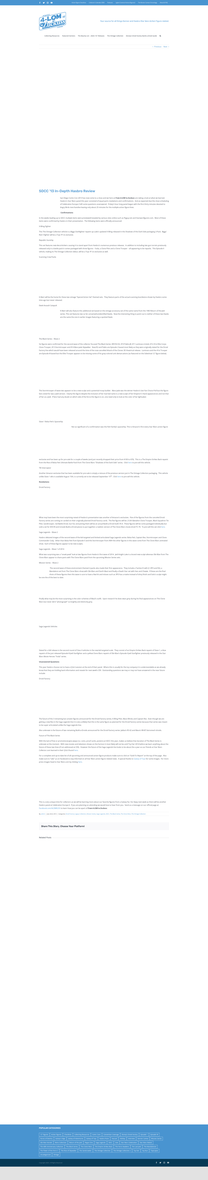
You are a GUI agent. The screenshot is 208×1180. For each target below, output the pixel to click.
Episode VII (154, 1134)
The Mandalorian (150, 1147)
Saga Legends (100, 814)
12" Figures (44, 1134)
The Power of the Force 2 (49, 1151)
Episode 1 (144, 1134)
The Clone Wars (126, 814)
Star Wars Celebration (129, 1143)
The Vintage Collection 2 (122, 1151)
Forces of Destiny (46, 1138)
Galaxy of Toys (139, 759)
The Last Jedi (136, 1147)
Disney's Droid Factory (130, 1134)
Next (165, 46)
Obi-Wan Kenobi (46, 1143)
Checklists (68, 1134)
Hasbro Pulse (104, 1138)
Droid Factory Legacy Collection (76, 814)
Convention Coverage (111, 1134)
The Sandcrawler (85, 1151)
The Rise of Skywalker (68, 1151)
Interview (131, 1138)
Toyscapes (154, 1151)
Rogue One (89, 1143)
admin (43, 814)
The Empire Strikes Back (103, 1147)
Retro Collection (60, 1143)
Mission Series (91, 814)
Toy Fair (136, 1151)
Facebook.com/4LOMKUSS (49, 808)
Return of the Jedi (75, 1143)
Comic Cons (96, 1134)
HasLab (114, 1138)
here (130, 462)
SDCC (107, 814)
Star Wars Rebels (146, 1143)
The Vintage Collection (138, 814)
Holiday (122, 1138)
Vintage (56, 1155)
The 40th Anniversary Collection (51, 1147)
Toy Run (145, 1151)
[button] (160, 36)
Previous (157, 46)
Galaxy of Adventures (75, 1138)
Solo (116, 1143)
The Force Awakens (122, 1147)
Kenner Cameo (143, 1138)
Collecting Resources (81, 1134)
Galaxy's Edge (60, 1138)
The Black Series (115, 814)
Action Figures (56, 1134)
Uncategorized (45, 1155)
